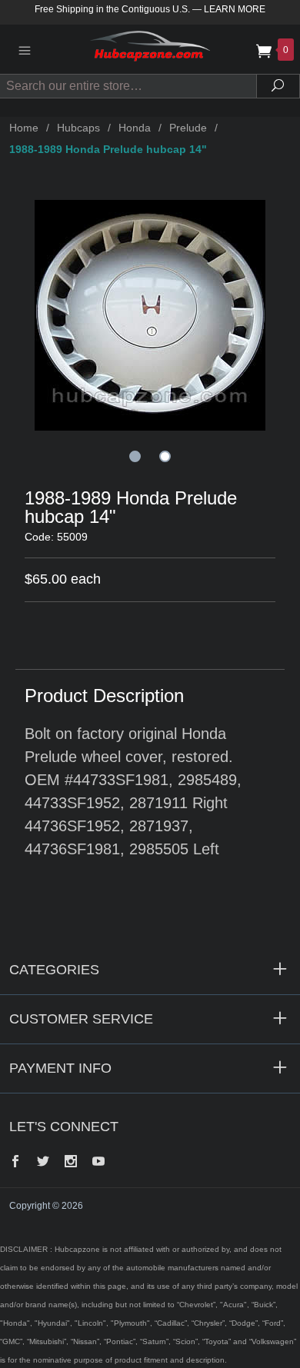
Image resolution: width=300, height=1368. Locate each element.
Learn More (234, 9)
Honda (134, 127)
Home (23, 127)
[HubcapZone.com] (150, 48)
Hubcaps (78, 127)
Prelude (188, 127)
